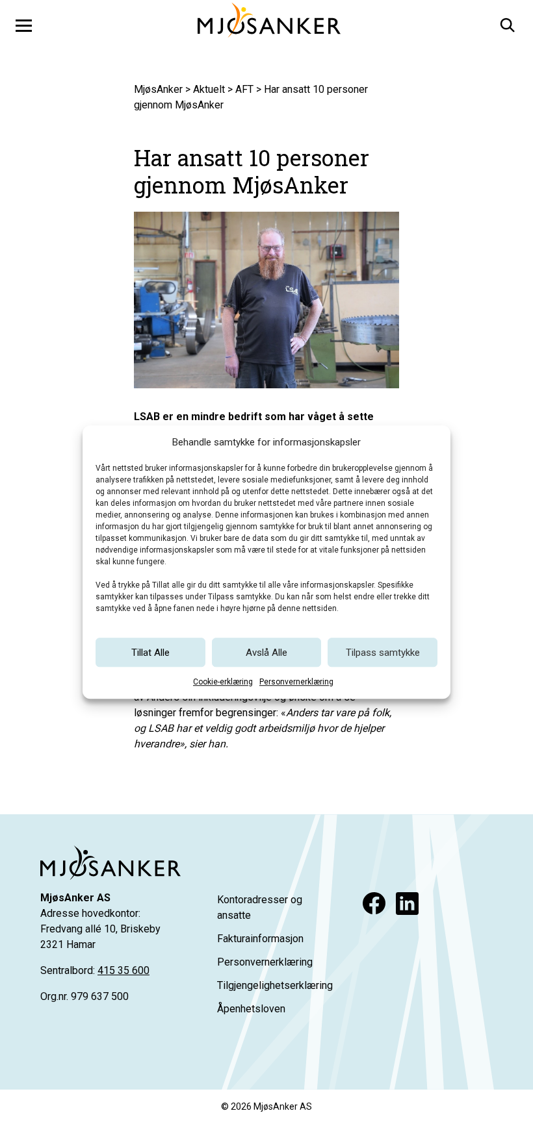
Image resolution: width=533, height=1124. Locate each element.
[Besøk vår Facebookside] (374, 903)
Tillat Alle (150, 652)
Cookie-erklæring (223, 681)
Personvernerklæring (296, 681)
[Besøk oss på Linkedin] (407, 903)
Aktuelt (209, 89)
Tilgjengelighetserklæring (275, 985)
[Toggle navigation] (24, 25)
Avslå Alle (266, 652)
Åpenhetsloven (251, 1009)
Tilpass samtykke (383, 652)
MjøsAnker (158, 89)
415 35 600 (124, 970)
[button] (506, 23)
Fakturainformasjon (260, 938)
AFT (244, 89)
